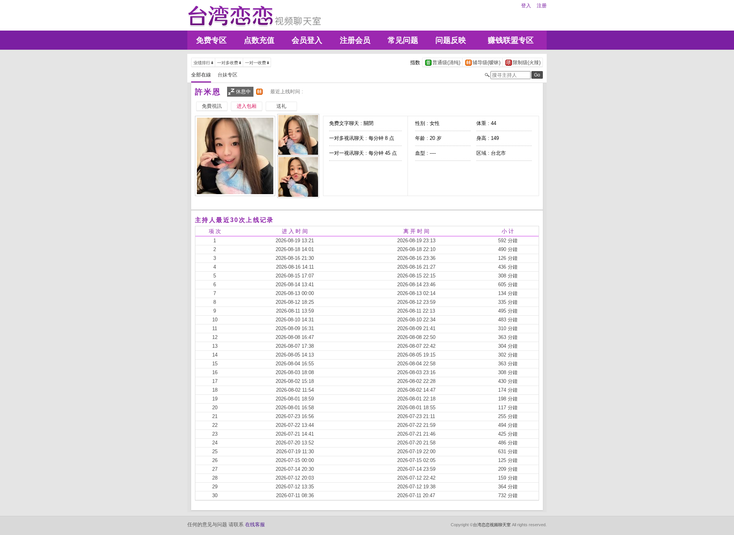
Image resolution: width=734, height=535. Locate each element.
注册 (542, 5)
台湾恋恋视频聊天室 (492, 524)
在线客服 (255, 524)
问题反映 (450, 40)
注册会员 (355, 40)
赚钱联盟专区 (511, 40)
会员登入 (307, 40)
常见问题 (403, 40)
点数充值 (259, 40)
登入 (526, 5)
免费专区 (211, 40)
